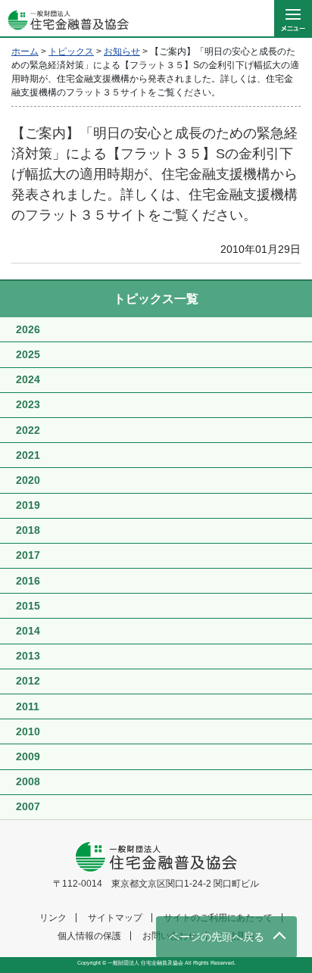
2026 (28, 329)
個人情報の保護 (89, 936)
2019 (28, 505)
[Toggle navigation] (293, 19)
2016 (28, 581)
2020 (28, 480)
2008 (28, 781)
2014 (28, 631)
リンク (53, 917)
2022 (28, 430)
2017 (28, 555)
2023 (28, 404)
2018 (28, 530)
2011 (27, 706)
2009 (28, 756)
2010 (28, 731)
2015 (28, 606)
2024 (28, 379)
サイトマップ (115, 917)
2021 (28, 455)
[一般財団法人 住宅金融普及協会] (64, 19)
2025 (28, 354)
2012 (28, 681)
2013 (28, 656)
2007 (28, 806)
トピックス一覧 (156, 298)
